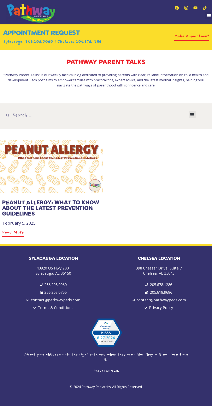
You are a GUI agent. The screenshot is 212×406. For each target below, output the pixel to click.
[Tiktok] (205, 8)
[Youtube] (195, 8)
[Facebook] (177, 8)
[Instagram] (186, 8)
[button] (208, 15)
